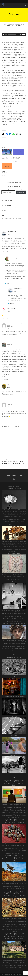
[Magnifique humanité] (14, 508)
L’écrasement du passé (7, 155)
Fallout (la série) (14, 525)
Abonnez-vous (21, 192)
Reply (8, 234)
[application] (14, 34)
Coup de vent (14, 755)
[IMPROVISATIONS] (3, 5)
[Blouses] (14, 753)
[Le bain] (14, 608)
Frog (8, 384)
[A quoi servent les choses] (7, 166)
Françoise (9, 403)
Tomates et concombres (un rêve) (11, 207)
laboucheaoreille (11, 231)
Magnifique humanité (14, 488)
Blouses (14, 736)
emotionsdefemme (11, 308)
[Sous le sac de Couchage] (14, 675)
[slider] (24, 34)
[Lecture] (3, 34)
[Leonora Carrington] (14, 573)
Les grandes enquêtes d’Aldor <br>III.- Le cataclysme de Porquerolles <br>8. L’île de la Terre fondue (14, 858)
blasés (3, 217)
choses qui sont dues (12, 217)
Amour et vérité (6, 202)
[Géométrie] (14, 733)
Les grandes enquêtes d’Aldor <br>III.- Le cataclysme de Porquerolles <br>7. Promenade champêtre (14, 894)
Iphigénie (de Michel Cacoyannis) (14, 623)
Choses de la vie (19, 24)
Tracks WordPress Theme (8, 974)
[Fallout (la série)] (14, 539)
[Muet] (21, 34)
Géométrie (14, 716)
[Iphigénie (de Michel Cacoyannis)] (14, 638)
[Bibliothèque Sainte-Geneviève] (14, 714)
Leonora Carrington (14, 553)
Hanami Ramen (14, 677)
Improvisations (14, 475)
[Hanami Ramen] (14, 694)
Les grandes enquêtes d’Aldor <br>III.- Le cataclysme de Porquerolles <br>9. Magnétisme (14, 820)
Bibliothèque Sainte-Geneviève (14, 696)
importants (17, 218)
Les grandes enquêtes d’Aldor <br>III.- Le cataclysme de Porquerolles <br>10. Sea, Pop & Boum (14, 782)
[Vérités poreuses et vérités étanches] (18, 152)
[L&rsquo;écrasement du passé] (7, 152)
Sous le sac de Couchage (14, 657)
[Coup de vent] (14, 772)
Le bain (14, 581)
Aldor (12, 256)
